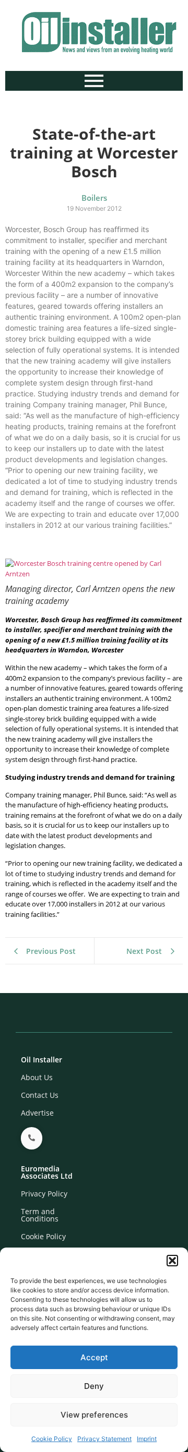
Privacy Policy (44, 1194)
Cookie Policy (51, 1439)
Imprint (147, 1439)
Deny (94, 1386)
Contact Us (39, 1095)
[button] (172, 1260)
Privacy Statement (104, 1439)
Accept (94, 1357)
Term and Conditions (39, 1215)
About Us (37, 1077)
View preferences (94, 1415)
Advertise (37, 1113)
